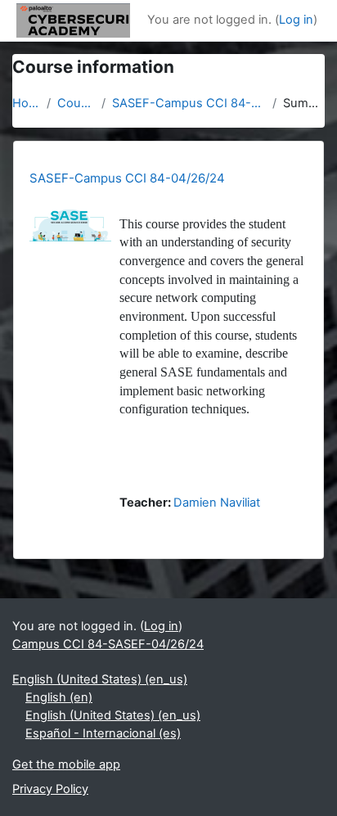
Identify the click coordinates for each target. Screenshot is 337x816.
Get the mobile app (66, 764)
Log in (296, 19)
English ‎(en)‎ (58, 697)
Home (26, 103)
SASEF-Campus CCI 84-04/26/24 (189, 103)
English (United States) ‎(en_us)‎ (99, 679)
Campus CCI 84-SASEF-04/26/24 (108, 644)
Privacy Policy (50, 789)
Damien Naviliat (216, 502)
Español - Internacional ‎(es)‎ (103, 733)
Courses (76, 103)
